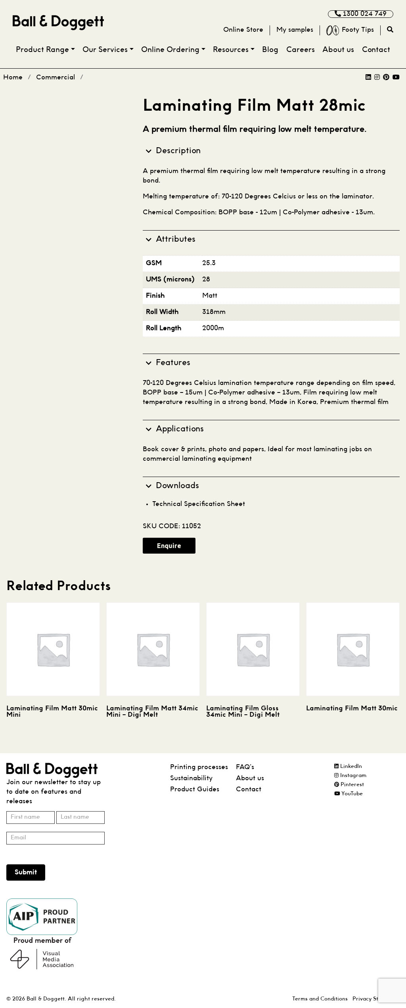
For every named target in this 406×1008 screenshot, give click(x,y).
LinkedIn (350, 766)
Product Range (42, 50)
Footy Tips (358, 30)
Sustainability (191, 778)
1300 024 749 (364, 14)
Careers (300, 50)
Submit (26, 872)
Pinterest (351, 784)
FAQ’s (245, 767)
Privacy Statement (376, 999)
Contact (376, 50)
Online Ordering (170, 50)
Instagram (352, 775)
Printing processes (199, 767)
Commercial (55, 77)
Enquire (169, 545)
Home (13, 77)
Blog (270, 50)
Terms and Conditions (320, 999)
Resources (231, 50)
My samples (294, 30)
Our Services (105, 50)
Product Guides (194, 789)
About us (338, 50)
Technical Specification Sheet (198, 504)
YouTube (351, 793)
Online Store (243, 30)
